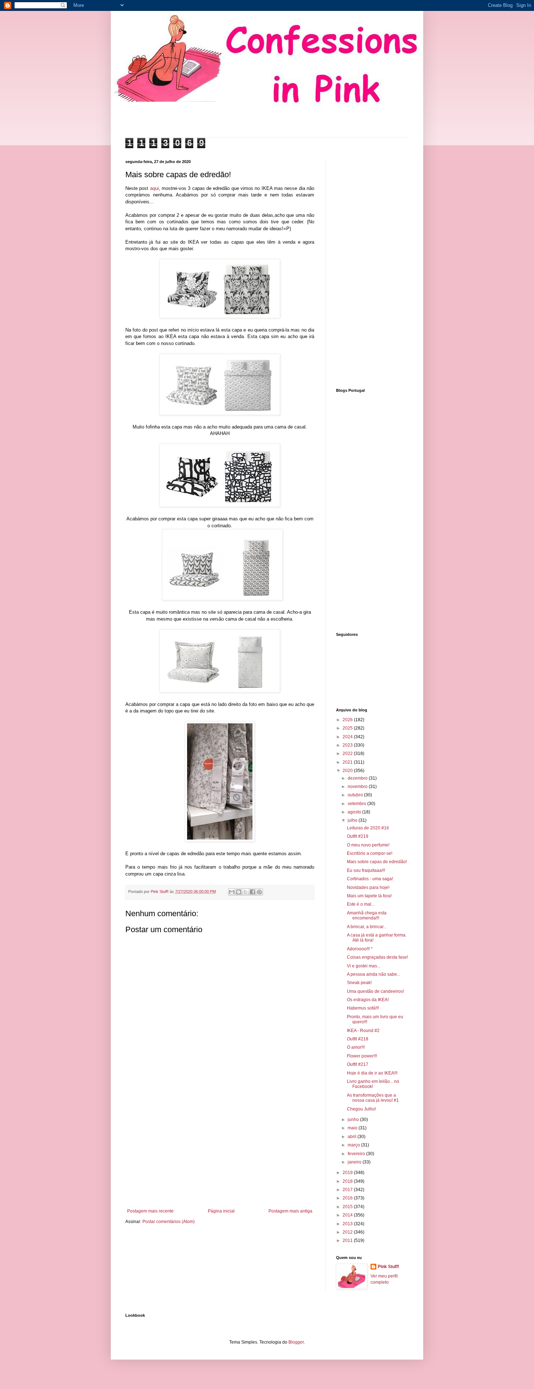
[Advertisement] (219, 1148)
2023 (348, 745)
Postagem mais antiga (290, 1211)
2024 (348, 736)
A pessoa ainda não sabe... (373, 974)
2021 (348, 762)
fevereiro (357, 1153)
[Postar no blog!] (238, 891)
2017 (348, 1189)
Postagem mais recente (150, 1211)
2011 (348, 1240)
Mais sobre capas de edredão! (377, 861)
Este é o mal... (361, 904)
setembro (357, 803)
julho (353, 820)
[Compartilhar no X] (245, 891)
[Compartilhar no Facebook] (252, 891)
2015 (348, 1206)
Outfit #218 (357, 1038)
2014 (348, 1215)
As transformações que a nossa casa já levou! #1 (373, 1098)
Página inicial (221, 1211)
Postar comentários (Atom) (168, 1221)
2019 (348, 1172)
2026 (348, 719)
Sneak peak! (359, 982)
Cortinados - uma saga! (370, 878)
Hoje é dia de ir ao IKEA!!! (372, 1073)
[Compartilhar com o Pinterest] (259, 891)
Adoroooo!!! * (360, 948)
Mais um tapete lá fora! (369, 895)
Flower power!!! (362, 1056)
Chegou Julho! (361, 1109)
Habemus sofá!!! (363, 1008)
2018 (348, 1181)
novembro (358, 786)
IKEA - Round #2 (363, 1030)
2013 (348, 1223)
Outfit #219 (357, 836)
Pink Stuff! (388, 1266)
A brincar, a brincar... (367, 926)
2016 (348, 1198)
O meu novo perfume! (368, 845)
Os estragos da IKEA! (368, 999)
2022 (348, 753)
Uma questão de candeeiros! (375, 991)
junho (354, 1119)
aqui (154, 188)
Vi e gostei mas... (363, 965)
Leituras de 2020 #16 (368, 827)
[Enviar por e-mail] (231, 891)
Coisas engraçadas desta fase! (377, 957)
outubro (356, 794)
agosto (355, 812)
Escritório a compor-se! (369, 853)
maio (353, 1127)
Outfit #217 (357, 1064)
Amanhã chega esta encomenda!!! (367, 915)
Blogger (296, 1342)
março (354, 1145)
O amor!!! (356, 1047)
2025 (348, 728)
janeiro (355, 1162)
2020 (348, 770)
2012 (348, 1232)
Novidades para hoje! (368, 887)
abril (352, 1136)
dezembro (358, 778)
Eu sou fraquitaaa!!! (366, 870)
